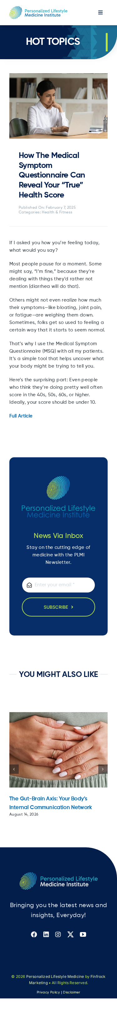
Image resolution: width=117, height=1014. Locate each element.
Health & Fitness (57, 212)
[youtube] (83, 934)
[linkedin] (46, 934)
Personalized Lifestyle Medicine (55, 976)
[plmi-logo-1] (38, 8)
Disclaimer (71, 992)
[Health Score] (58, 75)
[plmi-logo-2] (59, 874)
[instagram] (58, 934)
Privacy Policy (48, 992)
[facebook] (34, 934)
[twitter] (70, 934)
